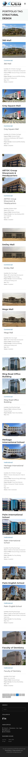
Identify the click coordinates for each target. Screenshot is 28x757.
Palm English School (13, 583)
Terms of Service (16, 750)
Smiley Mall (8, 244)
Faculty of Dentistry (13, 648)
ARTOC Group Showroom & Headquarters (9, 173)
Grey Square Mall (11, 106)
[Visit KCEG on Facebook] (3, 719)
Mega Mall (7, 309)
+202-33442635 (6, 731)
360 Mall (6, 40)
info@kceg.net (7, 730)
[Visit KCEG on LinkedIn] (5, 719)
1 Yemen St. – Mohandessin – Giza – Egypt (12, 728)
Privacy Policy (8, 750)
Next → (8, 696)
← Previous (6, 694)
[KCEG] (11, 4)
